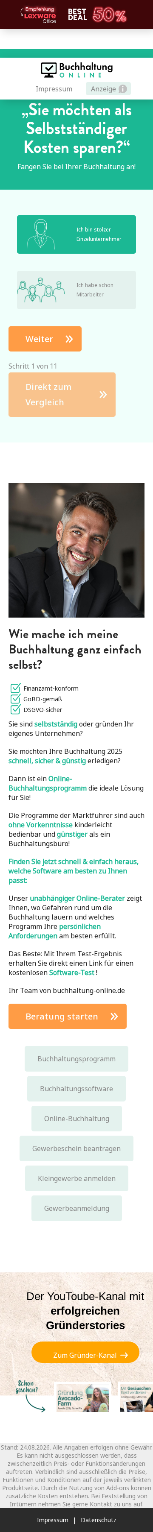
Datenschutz (98, 1520)
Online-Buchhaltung (76, 1118)
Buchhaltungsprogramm (76, 1058)
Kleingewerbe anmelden (77, 1178)
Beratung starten (62, 1016)
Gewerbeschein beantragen (76, 1148)
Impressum (54, 89)
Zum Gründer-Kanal (85, 1355)
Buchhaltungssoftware (76, 1088)
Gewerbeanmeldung (76, 1208)
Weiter (39, 339)
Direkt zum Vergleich (48, 394)
